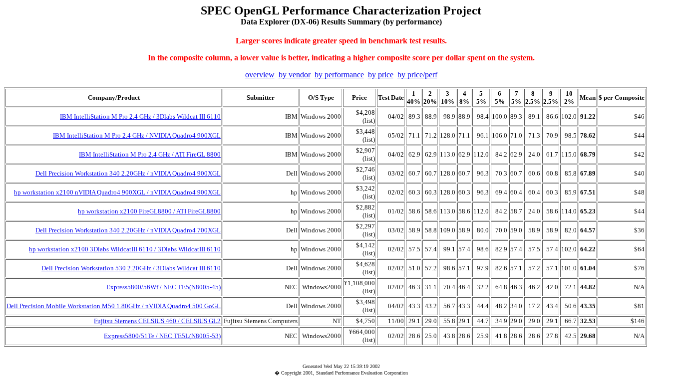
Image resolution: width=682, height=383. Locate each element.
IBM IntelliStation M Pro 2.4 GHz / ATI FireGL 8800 (150, 154)
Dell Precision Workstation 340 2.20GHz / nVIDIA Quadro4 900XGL (128, 173)
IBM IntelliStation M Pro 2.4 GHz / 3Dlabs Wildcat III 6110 (140, 116)
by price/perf (417, 74)
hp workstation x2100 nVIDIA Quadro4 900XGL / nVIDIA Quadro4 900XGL (117, 192)
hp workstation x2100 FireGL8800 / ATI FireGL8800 (149, 211)
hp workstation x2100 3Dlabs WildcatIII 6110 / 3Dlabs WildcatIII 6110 (125, 249)
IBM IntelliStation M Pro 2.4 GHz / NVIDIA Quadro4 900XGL (137, 135)
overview (260, 74)
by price (380, 74)
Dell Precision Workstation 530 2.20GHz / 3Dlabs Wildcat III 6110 (131, 268)
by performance (339, 74)
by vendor (295, 74)
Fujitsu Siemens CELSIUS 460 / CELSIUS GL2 (157, 321)
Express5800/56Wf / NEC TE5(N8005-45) (163, 287)
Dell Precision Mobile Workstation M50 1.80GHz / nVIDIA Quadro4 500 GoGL (113, 306)
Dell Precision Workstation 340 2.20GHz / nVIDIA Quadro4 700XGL (128, 230)
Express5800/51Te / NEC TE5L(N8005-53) (162, 336)
